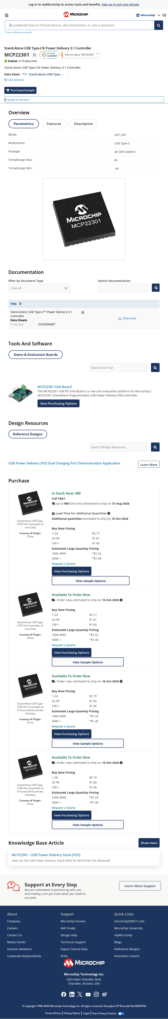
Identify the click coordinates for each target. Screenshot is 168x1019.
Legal (86, 1013)
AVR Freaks (68, 928)
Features (54, 123)
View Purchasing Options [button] (58, 403)
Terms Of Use (53, 1013)
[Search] (158, 25)
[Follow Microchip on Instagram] (96, 996)
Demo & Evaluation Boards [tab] (36, 354)
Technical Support (73, 942)
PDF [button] (24, 74)
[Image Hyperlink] (75, 17)
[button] (16, 80)
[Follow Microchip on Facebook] (63, 996)
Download (129, 318)
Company (13, 921)
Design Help (69, 935)
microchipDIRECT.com (129, 921)
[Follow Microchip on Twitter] (79, 996)
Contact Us (14, 935)
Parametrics (24, 123)
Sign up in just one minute (120, 4)
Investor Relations (19, 949)
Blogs (118, 942)
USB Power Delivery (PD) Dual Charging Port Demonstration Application (64, 463)
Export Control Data (74, 949)
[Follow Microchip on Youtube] (88, 995)
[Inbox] (164, 15)
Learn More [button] (148, 465)
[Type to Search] (156, 288)
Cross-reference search (18, 32)
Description (83, 123)
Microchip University (128, 928)
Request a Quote (63, 564)
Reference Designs (127, 949)
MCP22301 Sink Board (54, 387)
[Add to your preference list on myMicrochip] (34, 55)
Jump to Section (18, 100)
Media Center (16, 942)
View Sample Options (91, 581)
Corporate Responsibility (24, 956)
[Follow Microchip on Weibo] (104, 995)
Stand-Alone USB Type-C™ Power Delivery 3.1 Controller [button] (47, 74)
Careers (12, 928)
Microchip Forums (73, 921)
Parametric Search (127, 956)
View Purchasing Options (71, 571)
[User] (148, 15)
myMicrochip (123, 935)
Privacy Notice (72, 1013)
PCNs (64, 956)
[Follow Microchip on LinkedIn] (71, 996)
